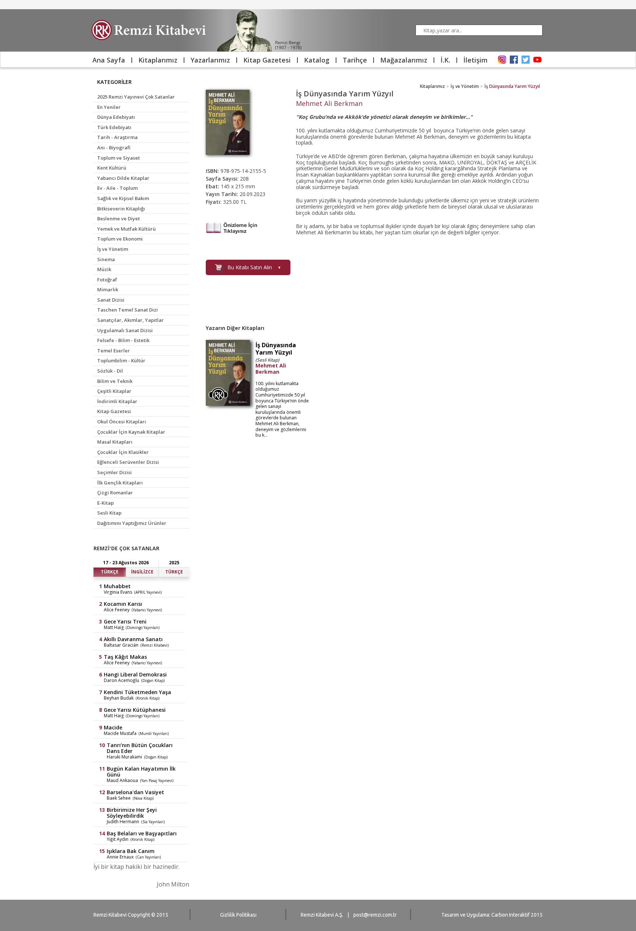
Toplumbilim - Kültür (121, 360)
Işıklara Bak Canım (131, 851)
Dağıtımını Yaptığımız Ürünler (131, 523)
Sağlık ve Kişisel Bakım (123, 198)
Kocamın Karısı (123, 604)
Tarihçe (355, 60)
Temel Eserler (113, 350)
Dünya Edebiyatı (116, 117)
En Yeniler (109, 107)
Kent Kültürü (111, 167)
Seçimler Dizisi (114, 472)
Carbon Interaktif (510, 915)
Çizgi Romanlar (115, 492)
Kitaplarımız (157, 60)
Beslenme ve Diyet (118, 218)
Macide (113, 728)
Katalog (316, 60)
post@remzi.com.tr (375, 915)
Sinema (106, 259)
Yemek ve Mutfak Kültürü (126, 228)
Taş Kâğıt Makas (125, 657)
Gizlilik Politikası (238, 915)
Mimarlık (107, 289)
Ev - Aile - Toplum (117, 188)
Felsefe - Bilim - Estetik (123, 340)
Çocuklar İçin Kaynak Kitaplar (131, 432)
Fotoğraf (107, 279)
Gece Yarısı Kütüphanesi (135, 710)
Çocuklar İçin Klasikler (123, 452)
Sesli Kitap (109, 512)
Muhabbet (117, 586)
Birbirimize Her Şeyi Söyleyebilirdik (132, 813)
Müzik (104, 269)
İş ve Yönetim (112, 249)
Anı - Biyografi (113, 147)
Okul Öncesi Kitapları (121, 421)
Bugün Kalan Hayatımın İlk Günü (141, 772)
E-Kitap (105, 503)
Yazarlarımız (210, 60)
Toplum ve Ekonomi (120, 238)
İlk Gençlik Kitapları (120, 482)
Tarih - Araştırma (117, 137)
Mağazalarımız (403, 60)
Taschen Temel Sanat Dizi (127, 309)
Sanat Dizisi (110, 299)
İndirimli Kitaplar (117, 401)
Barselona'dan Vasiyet (135, 792)
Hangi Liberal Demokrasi (135, 675)
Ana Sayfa (108, 60)
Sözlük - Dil (110, 370)
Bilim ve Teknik (114, 381)
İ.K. (445, 60)
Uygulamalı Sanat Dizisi (125, 330)
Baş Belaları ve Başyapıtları (142, 833)
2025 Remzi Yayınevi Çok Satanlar (136, 96)
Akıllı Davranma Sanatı (133, 639)
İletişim (475, 60)
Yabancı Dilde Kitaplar (123, 178)
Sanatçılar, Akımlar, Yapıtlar (130, 320)
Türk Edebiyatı (114, 127)
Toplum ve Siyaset (118, 157)
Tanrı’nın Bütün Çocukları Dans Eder (140, 748)
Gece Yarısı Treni (125, 622)
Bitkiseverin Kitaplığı (121, 208)
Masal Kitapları (114, 441)
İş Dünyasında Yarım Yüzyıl (512, 86)
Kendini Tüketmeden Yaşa (137, 692)
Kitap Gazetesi (267, 60)
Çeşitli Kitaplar (114, 391)
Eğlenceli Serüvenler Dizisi (128, 462)
